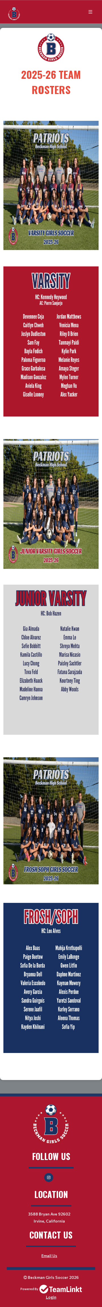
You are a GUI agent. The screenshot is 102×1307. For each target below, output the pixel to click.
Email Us (49, 1255)
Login (51, 1297)
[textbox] (51, 72)
